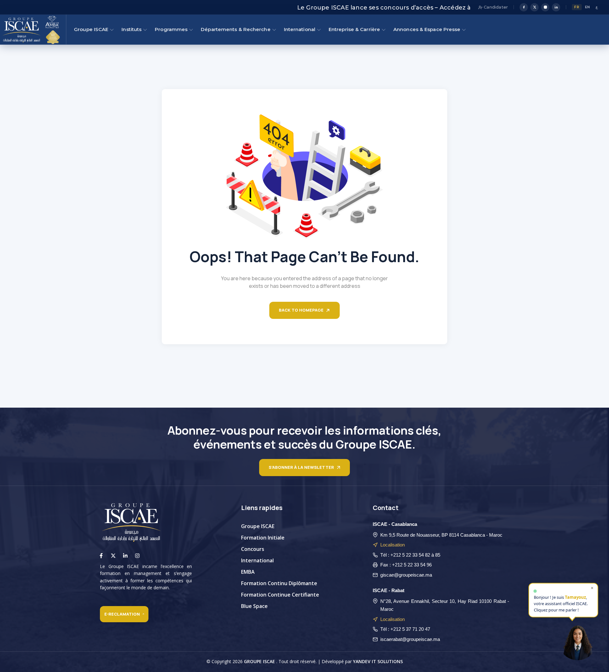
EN (587, 7)
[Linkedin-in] (125, 555)
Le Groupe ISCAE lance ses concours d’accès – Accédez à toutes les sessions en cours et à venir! (415, 7)
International (299, 29)
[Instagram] (545, 7)
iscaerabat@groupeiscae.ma (410, 639)
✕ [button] (592, 586)
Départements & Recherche (235, 29)
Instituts (131, 29)
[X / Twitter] (534, 7)
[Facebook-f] (101, 555)
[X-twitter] (113, 555)
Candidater (495, 7)
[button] (577, 640)
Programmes (171, 29)
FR (576, 7)
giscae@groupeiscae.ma (406, 575)
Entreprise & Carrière (354, 29)
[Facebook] (524, 7)
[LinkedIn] (556, 7)
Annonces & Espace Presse (426, 29)
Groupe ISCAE (91, 29)
